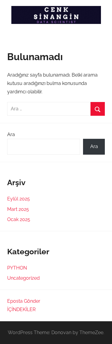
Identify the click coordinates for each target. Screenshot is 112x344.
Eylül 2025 (18, 199)
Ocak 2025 (18, 219)
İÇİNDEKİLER (21, 309)
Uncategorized (23, 278)
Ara (11, 134)
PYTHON (17, 268)
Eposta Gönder (23, 301)
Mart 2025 (18, 209)
